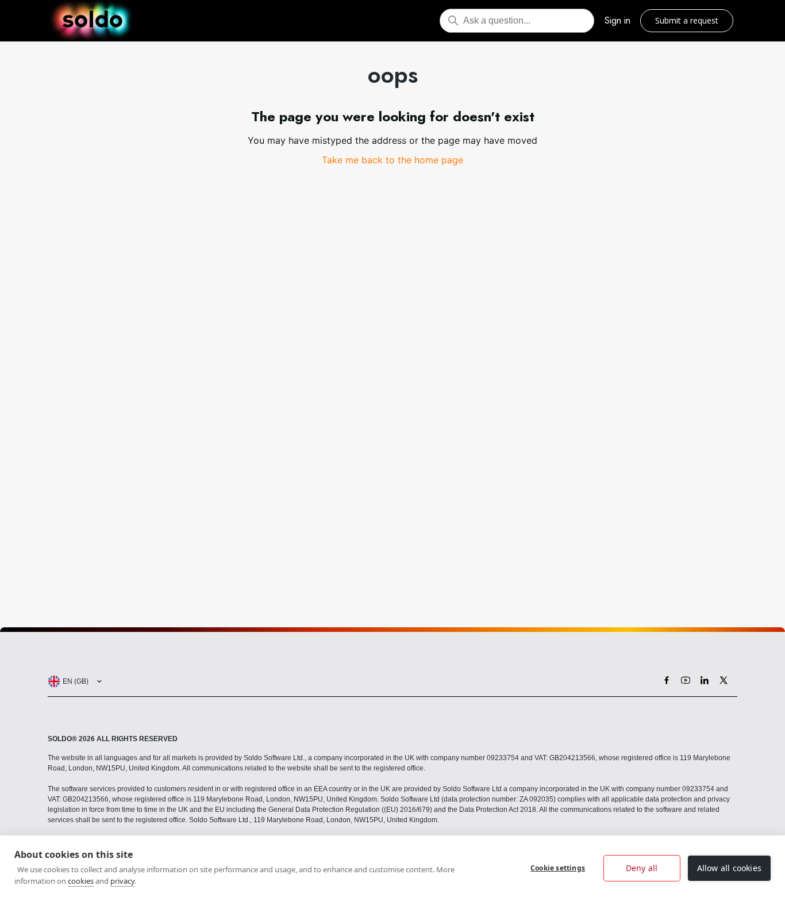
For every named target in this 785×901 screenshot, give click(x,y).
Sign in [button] (617, 20)
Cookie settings (557, 868)
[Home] (92, 20)
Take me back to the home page (392, 160)
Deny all (642, 867)
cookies (81, 881)
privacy (122, 881)
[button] (72, 681)
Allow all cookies (729, 867)
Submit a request (686, 20)
